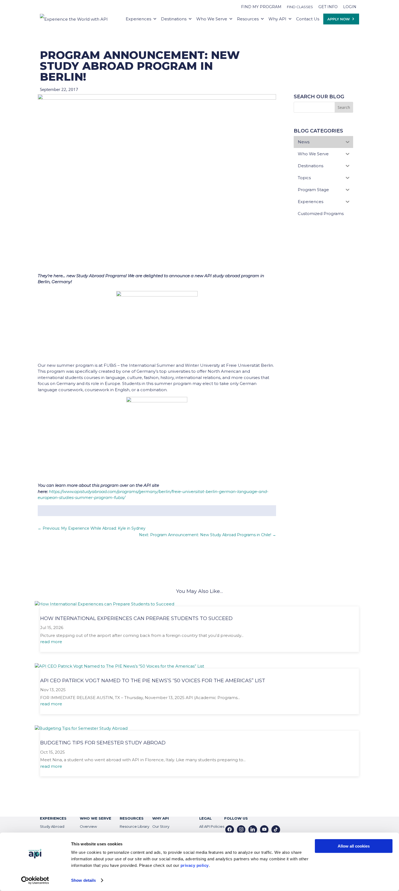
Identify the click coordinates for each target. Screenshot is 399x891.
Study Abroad (52, 826)
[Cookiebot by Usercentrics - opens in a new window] (35, 880)
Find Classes (300, 7)
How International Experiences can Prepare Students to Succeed (136, 618)
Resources (248, 18)
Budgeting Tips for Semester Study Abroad (103, 743)
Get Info (328, 6)
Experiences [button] (138, 18)
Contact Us (307, 18)
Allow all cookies (354, 846)
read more (51, 641)
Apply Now (338, 19)
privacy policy (194, 865)
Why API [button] (277, 18)
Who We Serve (211, 18)
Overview (88, 826)
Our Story (160, 826)
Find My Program (261, 6)
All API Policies (211, 826)
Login (349, 6)
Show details (83, 880)
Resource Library (134, 826)
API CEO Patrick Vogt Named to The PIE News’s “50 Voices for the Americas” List (152, 681)
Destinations (173, 18)
